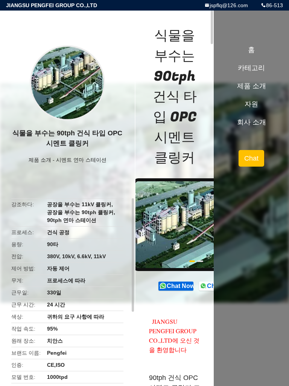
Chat (251, 158)
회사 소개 (251, 122)
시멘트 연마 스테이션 (81, 160)
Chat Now (180, 286)
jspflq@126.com (229, 5)
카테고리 (251, 68)
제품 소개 (40, 160)
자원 (251, 104)
